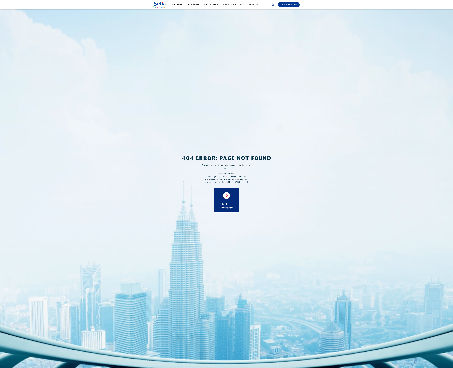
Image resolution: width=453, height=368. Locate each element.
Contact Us (252, 5)
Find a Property (289, 5)
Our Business (193, 5)
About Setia (176, 5)
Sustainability (211, 5)
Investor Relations (232, 5)
